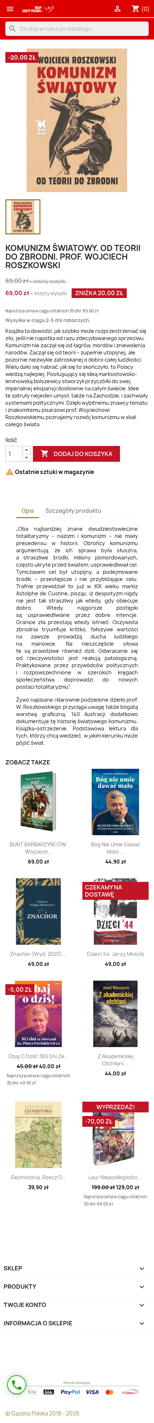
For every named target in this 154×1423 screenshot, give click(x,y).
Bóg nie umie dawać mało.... (115, 848)
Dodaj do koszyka (76, 453)
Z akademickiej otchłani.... (116, 1060)
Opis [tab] (27, 511)
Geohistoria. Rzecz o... (38, 1177)
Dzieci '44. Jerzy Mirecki (115, 953)
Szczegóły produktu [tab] (73, 511)
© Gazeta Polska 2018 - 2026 (42, 1413)
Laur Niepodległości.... (115, 1177)
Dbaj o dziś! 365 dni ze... (39, 1056)
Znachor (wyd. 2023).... (38, 953)
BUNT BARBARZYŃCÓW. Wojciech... (38, 848)
